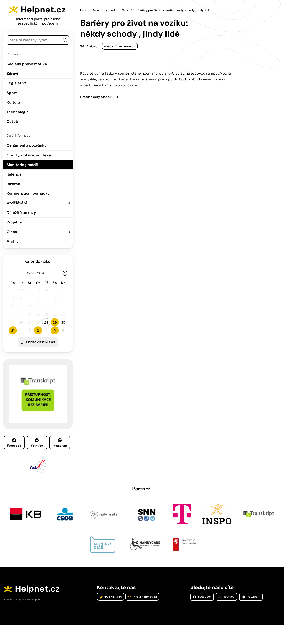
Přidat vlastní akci (40, 342)
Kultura (13, 102)
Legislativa (17, 83)
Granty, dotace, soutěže (29, 155)
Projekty (14, 222)
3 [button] (38, 330)
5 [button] (55, 330)
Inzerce (13, 183)
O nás (12, 231)
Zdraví (12, 73)
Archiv (13, 241)
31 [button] (12, 330)
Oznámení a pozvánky (27, 145)
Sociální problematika (27, 63)
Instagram (60, 445)
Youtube (37, 445)
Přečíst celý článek (96, 97)
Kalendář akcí (38, 261)
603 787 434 (113, 596)
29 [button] (55, 322)
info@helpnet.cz (144, 596)
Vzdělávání (17, 202)
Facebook (14, 445)
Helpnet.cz (43, 9)
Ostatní (14, 121)
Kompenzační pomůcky (28, 193)
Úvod (83, 10)
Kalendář (15, 174)
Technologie (18, 111)
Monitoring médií (22, 164)
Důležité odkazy (21, 212)
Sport (12, 92)
